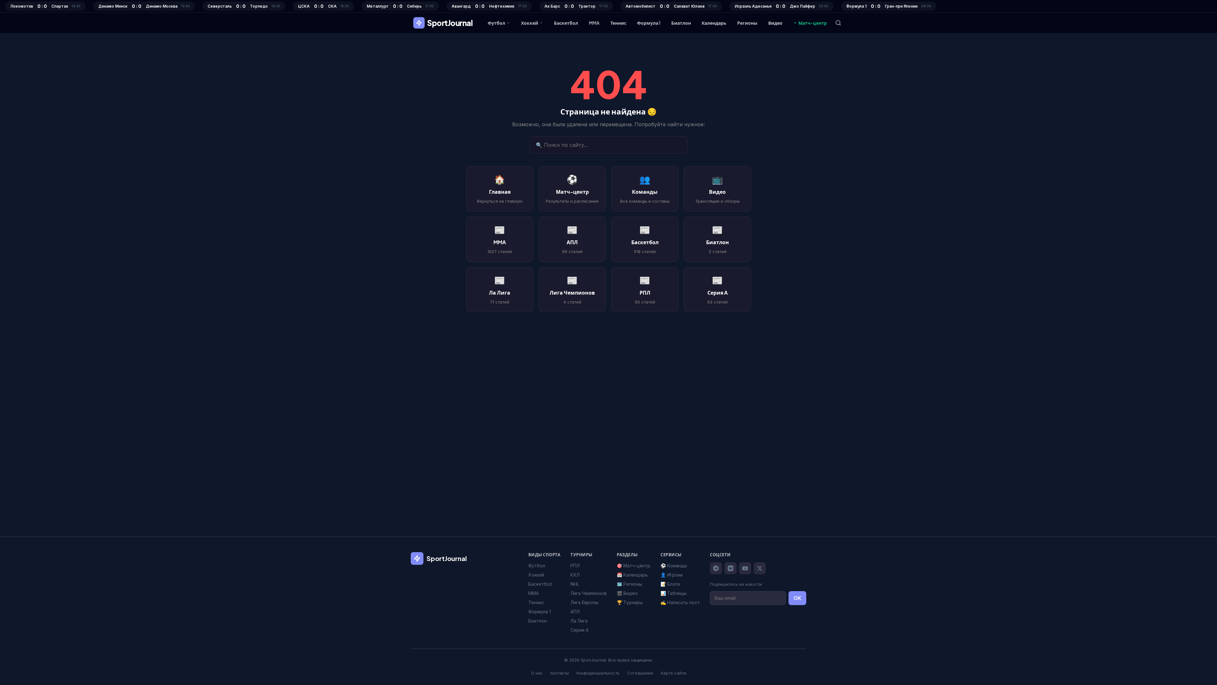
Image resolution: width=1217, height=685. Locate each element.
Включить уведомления (613, 373)
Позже (608, 391)
